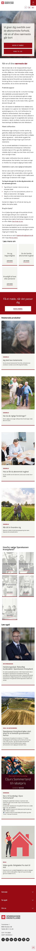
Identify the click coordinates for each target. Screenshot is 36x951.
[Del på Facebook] (25, 7)
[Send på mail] (32, 7)
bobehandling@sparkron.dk (25, 235)
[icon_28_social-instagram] (7, 939)
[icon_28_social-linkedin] (11, 939)
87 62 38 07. (14, 238)
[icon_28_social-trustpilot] (19, 939)
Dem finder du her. (17, 221)
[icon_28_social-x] (23, 939)
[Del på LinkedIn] (29, 7)
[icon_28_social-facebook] (3, 939)
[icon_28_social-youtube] (28, 939)
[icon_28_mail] (15, 939)
